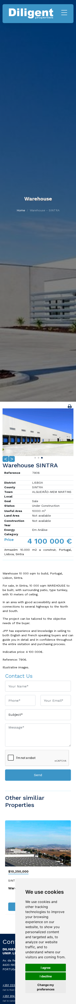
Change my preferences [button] (45, 987)
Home (21, 210)
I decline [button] (46, 976)
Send (38, 775)
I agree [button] (45, 967)
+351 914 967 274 (15, 996)
